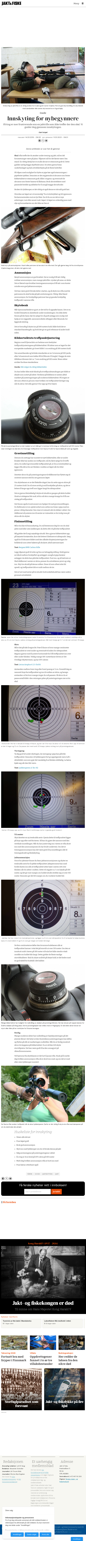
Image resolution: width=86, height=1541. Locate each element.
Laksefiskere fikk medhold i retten (57, 1321)
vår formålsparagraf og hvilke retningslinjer (39, 1472)
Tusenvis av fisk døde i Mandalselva (17, 1321)
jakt (57, 1174)
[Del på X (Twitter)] (42, 140)
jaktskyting (47, 1174)
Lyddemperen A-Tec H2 (28, 768)
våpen (29, 1174)
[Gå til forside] (11, 3)
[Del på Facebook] (39, 140)
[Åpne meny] (82, 3)
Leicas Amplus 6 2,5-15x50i (30, 664)
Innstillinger (77, 1539)
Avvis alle (45, 1534)
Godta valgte (31, 1534)
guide (37, 1174)
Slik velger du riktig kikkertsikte (34, 367)
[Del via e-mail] (46, 140)
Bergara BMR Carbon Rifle (29, 547)
